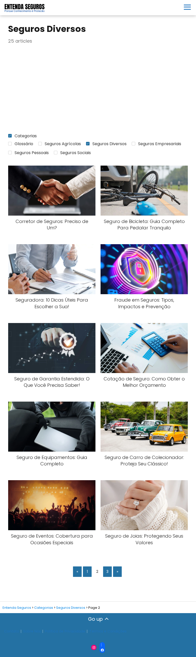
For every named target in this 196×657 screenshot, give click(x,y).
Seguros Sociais (75, 153)
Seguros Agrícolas (63, 144)
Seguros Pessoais (32, 153)
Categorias (26, 136)
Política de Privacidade (65, 631)
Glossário (24, 144)
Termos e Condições (108, 631)
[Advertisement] (98, 89)
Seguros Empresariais (159, 144)
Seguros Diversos (109, 144)
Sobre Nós (32, 631)
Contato (11, 631)
